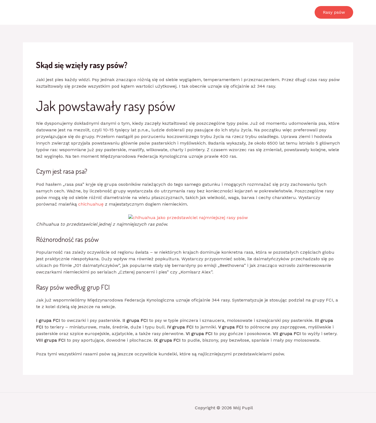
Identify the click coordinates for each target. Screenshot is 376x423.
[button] (334, 12)
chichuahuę (90, 204)
